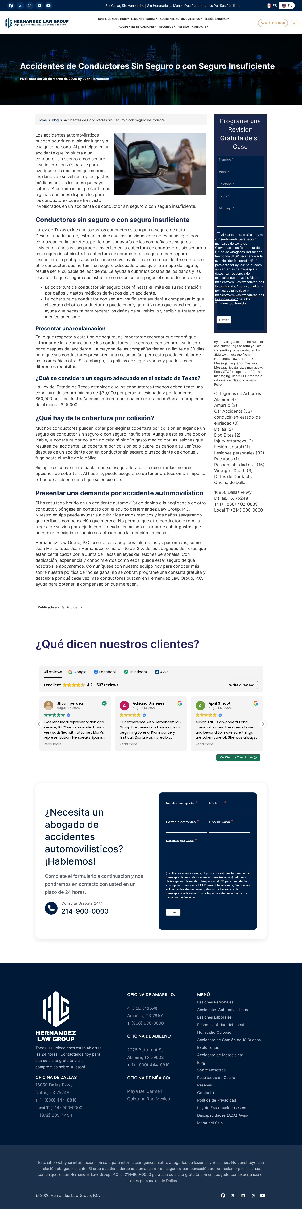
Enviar (224, 320)
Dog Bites (224, 435)
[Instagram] (30, 5)
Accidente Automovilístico (180, 19)
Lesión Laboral (216, 19)
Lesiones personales (234, 452)
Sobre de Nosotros (112, 19)
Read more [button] (53, 744)
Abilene (221, 399)
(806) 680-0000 (147, 1023)
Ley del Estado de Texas (65, 386)
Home (42, 120)
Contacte (199, 26)
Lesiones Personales (215, 1002)
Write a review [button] (241, 685)
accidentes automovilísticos (71, 135)
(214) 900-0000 (247, 510)
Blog (55, 120)
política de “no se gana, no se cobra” (100, 572)
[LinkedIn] (39, 5)
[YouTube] (48, 5)
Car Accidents (71, 607)
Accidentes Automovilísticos (222, 1009)
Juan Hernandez (96, 79)
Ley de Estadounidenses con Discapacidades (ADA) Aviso (222, 1111)
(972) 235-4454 (56, 1115)
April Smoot (220, 703)
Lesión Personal (143, 19)
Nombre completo (182, 802)
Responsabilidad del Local (220, 1024)
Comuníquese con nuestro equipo (119, 566)
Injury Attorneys (230, 440)
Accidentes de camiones (137, 26)
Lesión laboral (228, 446)
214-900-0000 (85, 911)
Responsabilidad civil (235, 464)
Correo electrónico (182, 821)
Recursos (166, 26)
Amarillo (222, 405)
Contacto (205, 1092)
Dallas (220, 429)
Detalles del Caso (181, 840)
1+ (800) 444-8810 (150, 1064)
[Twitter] (233, 1196)
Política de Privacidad (216, 1100)
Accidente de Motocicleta (220, 1055)
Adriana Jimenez (148, 703)
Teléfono (217, 802)
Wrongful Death (230, 470)
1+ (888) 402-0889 (238, 504)
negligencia (178, 502)
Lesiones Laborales (214, 1017)
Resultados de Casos (216, 1077)
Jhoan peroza (70, 703)
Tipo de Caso (221, 821)
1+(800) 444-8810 (58, 1100)
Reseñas (184, 26)
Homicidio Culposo (214, 1032)
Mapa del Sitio (210, 1122)
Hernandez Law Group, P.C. (162, 509)
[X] (20, 5)
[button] (78, 671)
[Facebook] (11, 5)
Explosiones (208, 1047)
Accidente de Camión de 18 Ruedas (229, 1039)
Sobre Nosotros (211, 1070)
